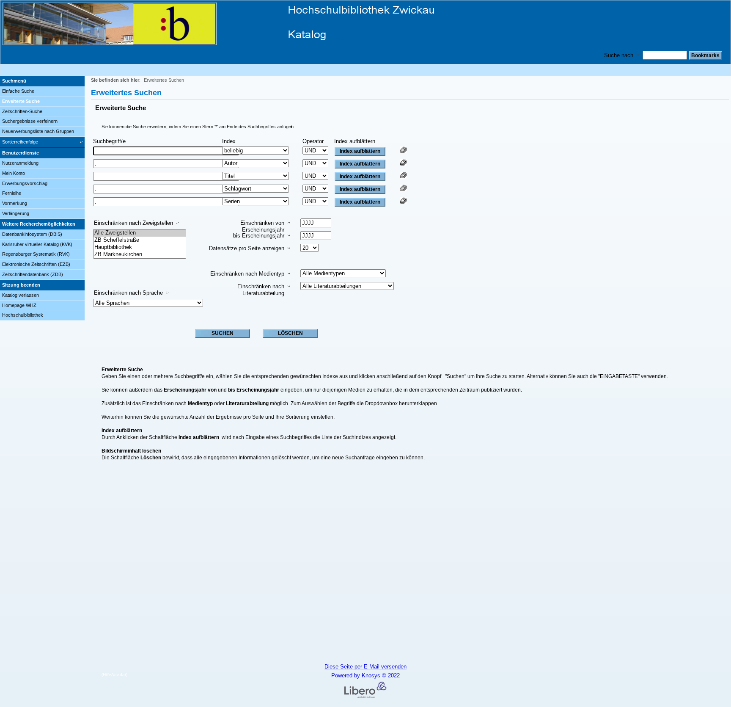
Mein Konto (13, 173)
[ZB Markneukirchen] (139, 254)
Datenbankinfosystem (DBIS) (32, 234)
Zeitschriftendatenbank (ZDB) (32, 274)
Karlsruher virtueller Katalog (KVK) (37, 244)
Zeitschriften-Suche (22, 111)
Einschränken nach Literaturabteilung (260, 289)
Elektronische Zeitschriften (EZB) (36, 264)
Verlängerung (15, 213)
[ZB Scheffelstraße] (139, 240)
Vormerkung (14, 203)
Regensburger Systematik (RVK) (36, 254)
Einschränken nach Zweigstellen (133, 223)
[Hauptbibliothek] (139, 247)
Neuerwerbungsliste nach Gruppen (38, 131)
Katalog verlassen (20, 295)
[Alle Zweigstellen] (139, 233)
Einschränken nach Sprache (128, 293)
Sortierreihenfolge (20, 141)
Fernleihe (11, 193)
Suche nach (618, 55)
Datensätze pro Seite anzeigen (246, 248)
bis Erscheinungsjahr (258, 235)
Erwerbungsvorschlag (24, 183)
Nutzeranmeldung (20, 163)
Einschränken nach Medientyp (247, 274)
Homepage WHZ (19, 305)
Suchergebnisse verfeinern (30, 121)
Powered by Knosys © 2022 (365, 675)
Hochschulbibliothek (22, 315)
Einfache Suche (18, 91)
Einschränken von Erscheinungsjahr (262, 226)
